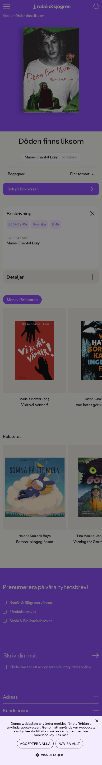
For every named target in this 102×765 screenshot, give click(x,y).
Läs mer (62, 735)
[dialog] (51, 382)
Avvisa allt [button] (69, 743)
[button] (51, 754)
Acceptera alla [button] (35, 743)
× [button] (96, 721)
